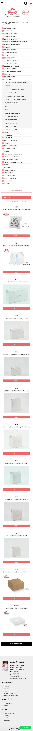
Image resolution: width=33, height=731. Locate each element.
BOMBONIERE (8, 31)
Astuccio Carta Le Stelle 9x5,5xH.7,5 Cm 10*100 (17, 354)
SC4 (16, 207)
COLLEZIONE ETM (9, 58)
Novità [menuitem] (6, 718)
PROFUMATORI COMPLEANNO (13, 162)
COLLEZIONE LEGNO (10, 63)
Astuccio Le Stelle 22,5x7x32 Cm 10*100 (16, 390)
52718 (16, 243)
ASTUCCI (7, 24)
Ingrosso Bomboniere (14, 22)
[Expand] (3, 28)
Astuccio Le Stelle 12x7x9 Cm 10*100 (17, 318)
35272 (16, 569)
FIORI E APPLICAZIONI (11, 103)
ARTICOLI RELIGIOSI (10, 28)
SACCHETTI (7, 167)
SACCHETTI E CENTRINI (12, 116)
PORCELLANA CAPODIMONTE (13, 154)
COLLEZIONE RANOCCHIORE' (12, 71)
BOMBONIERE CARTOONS (11, 39)
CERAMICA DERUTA (10, 50)
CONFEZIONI (26, 22)
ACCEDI (16, 236)
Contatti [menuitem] (6, 689)
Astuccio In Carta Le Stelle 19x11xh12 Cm (16, 282)
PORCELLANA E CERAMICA (12, 156)
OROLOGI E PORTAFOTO (11, 146)
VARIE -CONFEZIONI (10, 126)
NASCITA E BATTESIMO (11, 140)
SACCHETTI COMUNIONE (12, 113)
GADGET (6, 132)
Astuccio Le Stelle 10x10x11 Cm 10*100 (16, 499)
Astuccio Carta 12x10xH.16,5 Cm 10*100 (16, 463)
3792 (16, 316)
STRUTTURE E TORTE (11, 120)
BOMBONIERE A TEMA (10, 33)
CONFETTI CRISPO (9, 77)
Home (4, 22)
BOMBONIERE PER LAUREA (12, 44)
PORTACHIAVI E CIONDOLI (11, 159)
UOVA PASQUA (8, 173)
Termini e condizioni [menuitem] (10, 693)
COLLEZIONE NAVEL (10, 69)
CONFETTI (7, 74)
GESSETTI (8, 106)
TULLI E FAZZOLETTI (11, 123)
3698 (16, 388)
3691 (16, 533)
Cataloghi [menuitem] (7, 720)
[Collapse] (3, 79)
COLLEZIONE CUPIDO (10, 55)
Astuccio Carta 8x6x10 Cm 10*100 (16, 536)
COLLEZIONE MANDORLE (11, 66)
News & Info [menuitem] (7, 691)
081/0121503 (15, 671)
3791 (16, 352)
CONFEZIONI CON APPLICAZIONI (14, 96)
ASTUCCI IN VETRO (10, 93)
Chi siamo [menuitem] (7, 686)
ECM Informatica (20, 729)
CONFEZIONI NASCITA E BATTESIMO (15, 99)
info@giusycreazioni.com (18, 678)
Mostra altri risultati (16, 644)
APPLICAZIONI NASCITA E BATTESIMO (16, 82)
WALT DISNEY (8, 181)
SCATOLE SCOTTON (10, 170)
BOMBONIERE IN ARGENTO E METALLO (15, 42)
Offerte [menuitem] (6, 715)
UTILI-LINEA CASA (9, 175)
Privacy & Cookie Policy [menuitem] (11, 695)
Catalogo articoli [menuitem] (9, 713)
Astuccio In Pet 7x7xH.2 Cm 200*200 (17, 608)
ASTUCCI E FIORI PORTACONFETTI (15, 89)
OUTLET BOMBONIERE (10, 148)
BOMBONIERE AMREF (10, 36)
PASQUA (6, 151)
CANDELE (7, 47)
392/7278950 (15, 676)
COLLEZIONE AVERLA (10, 52)
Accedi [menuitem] (6, 705)
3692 (16, 497)
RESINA (6, 165)
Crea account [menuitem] (8, 703)
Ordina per (13, 201)
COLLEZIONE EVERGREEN (11, 60)
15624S (16, 606)
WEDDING (7, 183)
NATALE (6, 143)
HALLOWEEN (8, 135)
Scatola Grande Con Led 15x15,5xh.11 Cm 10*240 (17, 209)
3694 (16, 461)
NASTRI (7, 109)
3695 (16, 424)
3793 (16, 279)
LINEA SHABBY (8, 138)
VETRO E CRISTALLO (10, 178)
